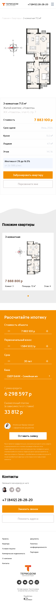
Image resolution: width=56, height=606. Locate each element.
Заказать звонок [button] (28, 509)
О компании (7, 558)
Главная (6, 18)
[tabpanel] (28, 262)
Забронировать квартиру (28, 175)
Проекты (5, 539)
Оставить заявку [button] (28, 435)
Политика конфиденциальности (38, 545)
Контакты (5, 563)
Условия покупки (8, 549)
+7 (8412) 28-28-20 (38, 4)
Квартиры (16, 18)
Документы (34, 539)
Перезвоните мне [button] (28, 183)
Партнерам (34, 552)
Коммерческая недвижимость (13, 554)
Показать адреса (28, 518)
